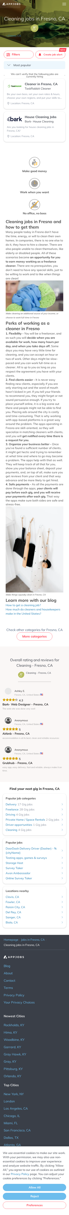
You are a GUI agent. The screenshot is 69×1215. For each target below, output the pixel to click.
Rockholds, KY (14, 1025)
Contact (9, 981)
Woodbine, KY (14, 1040)
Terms (8, 988)
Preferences (35, 1205)
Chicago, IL (12, 1116)
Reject (34, 1196)
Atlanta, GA (12, 1145)
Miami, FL (11, 1123)
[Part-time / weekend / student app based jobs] (10, 4)
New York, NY (14, 1094)
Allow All (35, 1187)
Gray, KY (10, 1061)
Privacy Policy (14, 995)
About (8, 973)
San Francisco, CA (17, 1130)
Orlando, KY (12, 1076)
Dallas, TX (11, 1138)
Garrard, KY (12, 1047)
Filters (16, 54)
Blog (7, 966)
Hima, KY (10, 1032)
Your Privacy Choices (19, 1002)
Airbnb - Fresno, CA (16, 733)
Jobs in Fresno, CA (33, 939)
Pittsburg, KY (13, 1069)
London (9, 1101)
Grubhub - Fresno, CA (17, 763)
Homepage (11, 939)
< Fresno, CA (13, 35)
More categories (34, 636)
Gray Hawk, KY (15, 1054)
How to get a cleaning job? (23, 605)
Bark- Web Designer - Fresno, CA (25, 704)
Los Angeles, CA (16, 1108)
